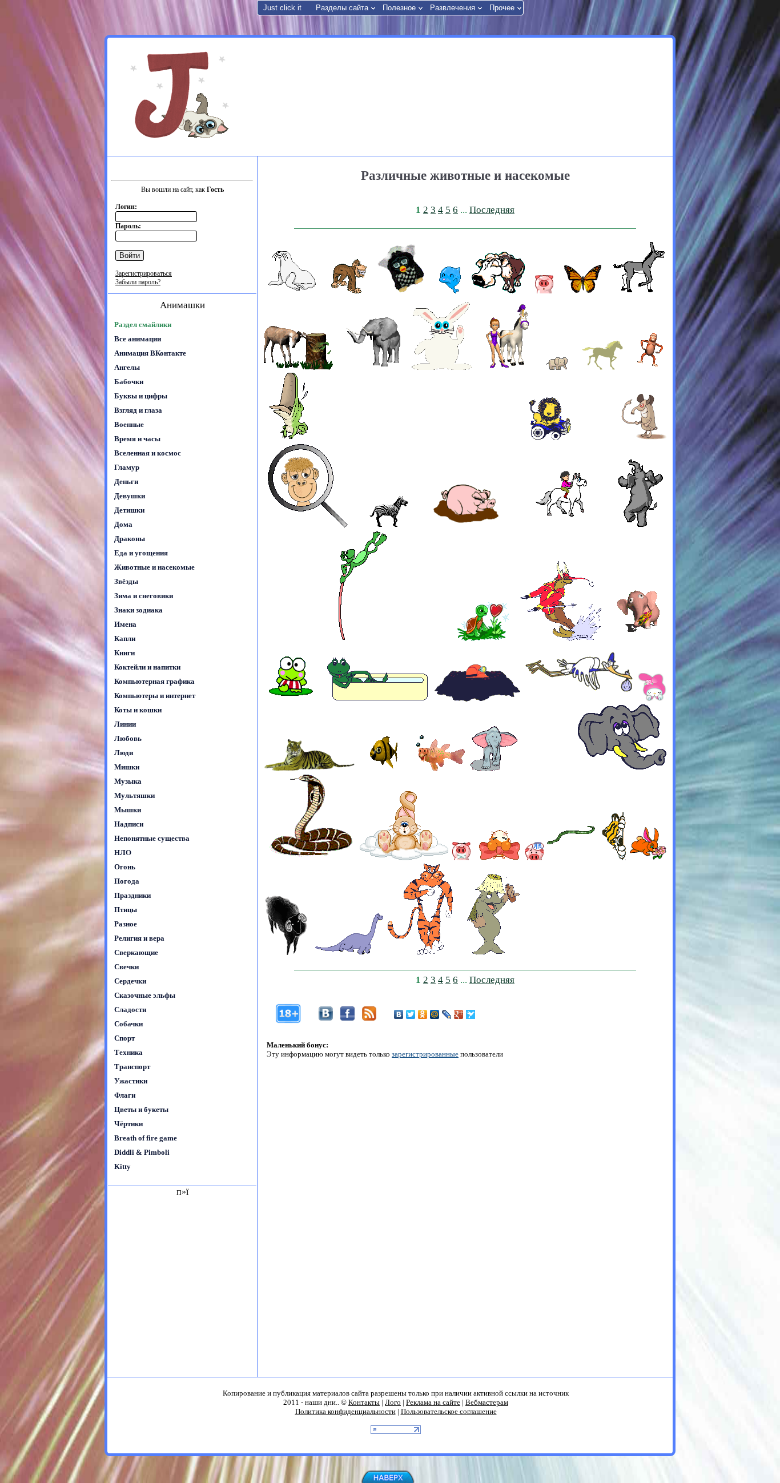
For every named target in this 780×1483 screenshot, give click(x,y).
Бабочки (128, 381)
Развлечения (452, 7)
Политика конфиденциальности (345, 1411)
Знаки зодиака (138, 610)
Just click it (282, 7)
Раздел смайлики (142, 324)
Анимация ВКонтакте (150, 353)
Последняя (491, 209)
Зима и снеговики (143, 595)
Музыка (128, 781)
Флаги (124, 1095)
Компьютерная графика (154, 681)
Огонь (124, 867)
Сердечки (130, 981)
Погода (126, 881)
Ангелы (127, 367)
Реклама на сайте (433, 1402)
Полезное (399, 7)
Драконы (129, 538)
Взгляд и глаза (138, 410)
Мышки (127, 809)
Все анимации (137, 339)
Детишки (129, 510)
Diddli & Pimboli (142, 1152)
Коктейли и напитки (147, 667)
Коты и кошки (138, 710)
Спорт (124, 1038)
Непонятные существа (152, 838)
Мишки (126, 767)
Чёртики (128, 1123)
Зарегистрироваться (143, 273)
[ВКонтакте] (399, 1014)
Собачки (128, 1023)
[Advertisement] (464, 96)
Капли (124, 638)
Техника (128, 1052)
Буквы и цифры (140, 396)
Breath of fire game (145, 1138)
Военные (129, 424)
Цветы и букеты (141, 1109)
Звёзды (126, 581)
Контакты (364, 1402)
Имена (125, 624)
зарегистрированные (425, 1054)
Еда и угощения (141, 553)
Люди (123, 752)
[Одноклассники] (423, 1014)
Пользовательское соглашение (449, 1411)
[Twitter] (411, 1014)
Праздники (132, 895)
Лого (393, 1402)
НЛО (122, 852)
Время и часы (137, 438)
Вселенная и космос (147, 453)
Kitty (122, 1166)
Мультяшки (134, 795)
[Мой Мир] (435, 1014)
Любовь (128, 738)
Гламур (126, 467)
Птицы (125, 909)
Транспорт (132, 1066)
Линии (125, 724)
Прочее (501, 7)
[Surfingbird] (471, 1014)
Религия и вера (139, 938)
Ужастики (130, 1081)
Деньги (126, 481)
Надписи (128, 824)
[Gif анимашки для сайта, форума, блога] (181, 97)
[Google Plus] (459, 1014)
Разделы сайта (342, 7)
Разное (125, 924)
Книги (124, 652)
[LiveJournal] (447, 1014)
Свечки (126, 966)
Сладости (130, 1009)
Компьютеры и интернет (154, 695)
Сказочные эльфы (144, 995)
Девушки (129, 495)
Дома (123, 524)
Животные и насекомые (154, 567)
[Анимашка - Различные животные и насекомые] (292, 291)
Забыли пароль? (137, 282)
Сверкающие (136, 952)
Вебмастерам (486, 1402)
